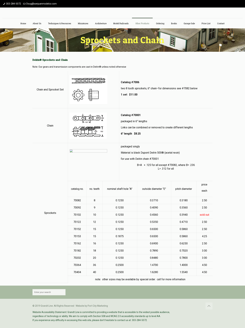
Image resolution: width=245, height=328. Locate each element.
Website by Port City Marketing (92, 305)
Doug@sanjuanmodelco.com (41, 3)
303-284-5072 (13, 3)
